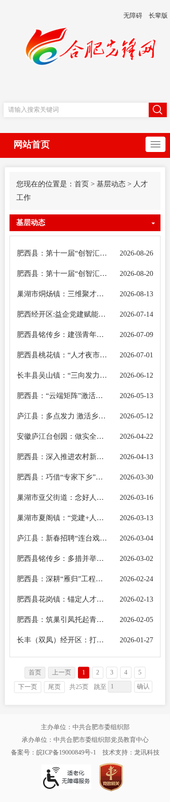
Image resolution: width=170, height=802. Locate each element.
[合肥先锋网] (85, 50)
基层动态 (111, 184)
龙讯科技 (147, 752)
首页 (81, 184)
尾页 (54, 686)
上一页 (61, 672)
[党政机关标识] (111, 776)
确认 (143, 686)
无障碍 (132, 15)
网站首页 (32, 144)
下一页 (27, 686)
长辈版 (158, 15)
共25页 (78, 686)
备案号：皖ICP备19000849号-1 (53, 752)
